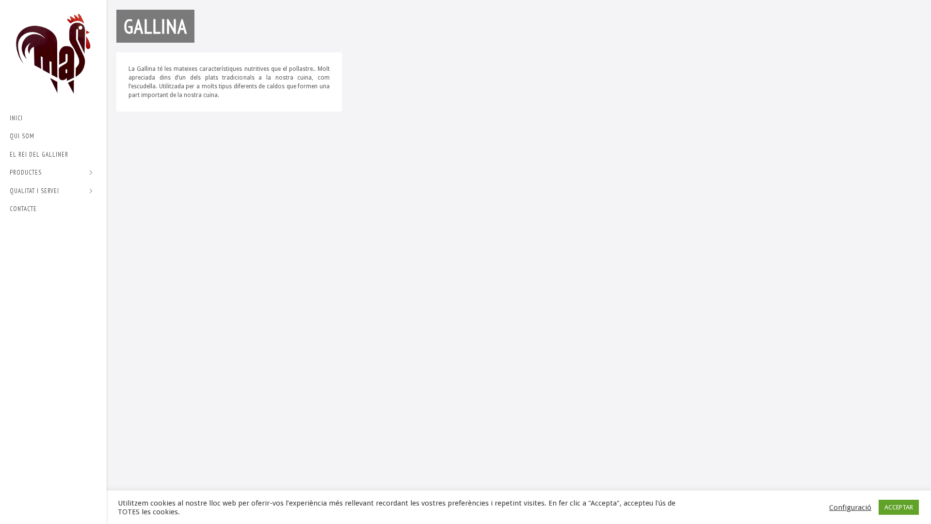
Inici (16, 118)
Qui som (22, 136)
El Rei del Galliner (39, 154)
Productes (26, 173)
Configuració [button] (850, 507)
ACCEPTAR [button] (898, 507)
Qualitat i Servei (34, 191)
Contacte (23, 209)
